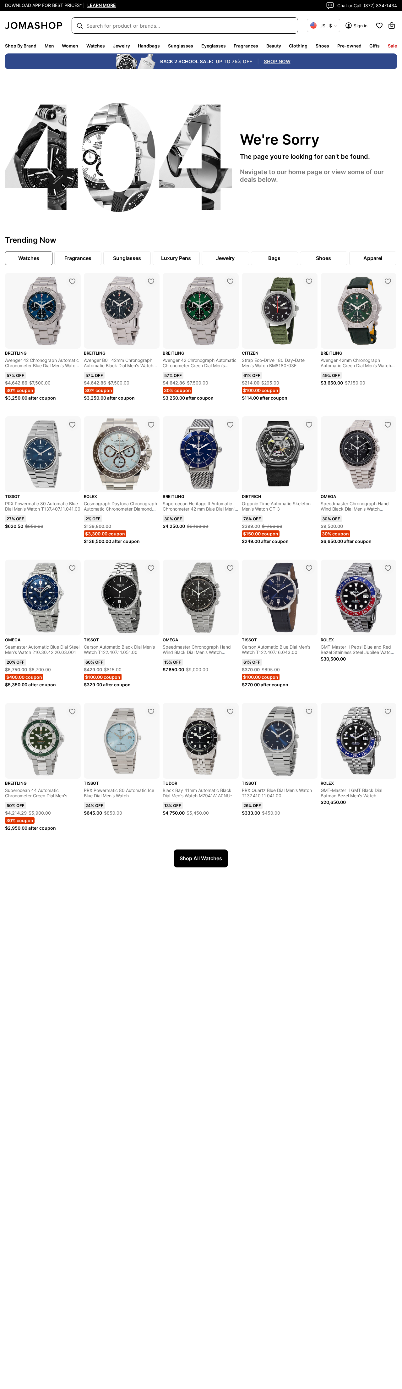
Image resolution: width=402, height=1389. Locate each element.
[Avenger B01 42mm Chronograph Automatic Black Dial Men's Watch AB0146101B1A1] (151, 281)
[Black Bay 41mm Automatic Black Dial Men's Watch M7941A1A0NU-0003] (230, 711)
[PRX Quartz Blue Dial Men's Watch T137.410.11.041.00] (309, 711)
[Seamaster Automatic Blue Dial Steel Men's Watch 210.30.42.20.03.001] (72, 568)
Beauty (273, 45)
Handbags (149, 45)
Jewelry (121, 45)
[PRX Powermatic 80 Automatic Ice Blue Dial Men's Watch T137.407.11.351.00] (151, 711)
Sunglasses (180, 45)
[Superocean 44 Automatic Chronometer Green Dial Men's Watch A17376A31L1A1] (72, 711)
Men (49, 45)
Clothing (298, 45)
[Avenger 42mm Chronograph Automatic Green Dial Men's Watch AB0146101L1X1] (388, 281)
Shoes (322, 45)
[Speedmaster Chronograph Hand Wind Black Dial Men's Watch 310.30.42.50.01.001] (388, 425)
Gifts (374, 45)
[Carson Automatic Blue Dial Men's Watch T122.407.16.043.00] (309, 568)
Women (70, 45)
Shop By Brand (20, 45)
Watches (95, 45)
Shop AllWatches (201, 858)
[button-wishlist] (379, 25)
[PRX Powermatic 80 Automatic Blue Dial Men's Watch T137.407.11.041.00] (72, 425)
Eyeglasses (213, 45)
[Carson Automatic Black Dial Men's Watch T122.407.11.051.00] (151, 568)
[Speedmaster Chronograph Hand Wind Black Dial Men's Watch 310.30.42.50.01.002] (230, 568)
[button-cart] (391, 25)
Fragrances (246, 45)
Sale (392, 45)
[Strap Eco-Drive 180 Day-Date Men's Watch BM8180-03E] (309, 281)
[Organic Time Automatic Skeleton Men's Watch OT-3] (309, 425)
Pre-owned (349, 45)
